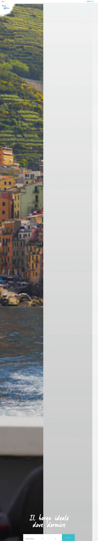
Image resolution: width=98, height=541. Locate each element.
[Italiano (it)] (2, 1)
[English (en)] (4, 1)
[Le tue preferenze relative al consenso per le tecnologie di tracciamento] (96, 539)
